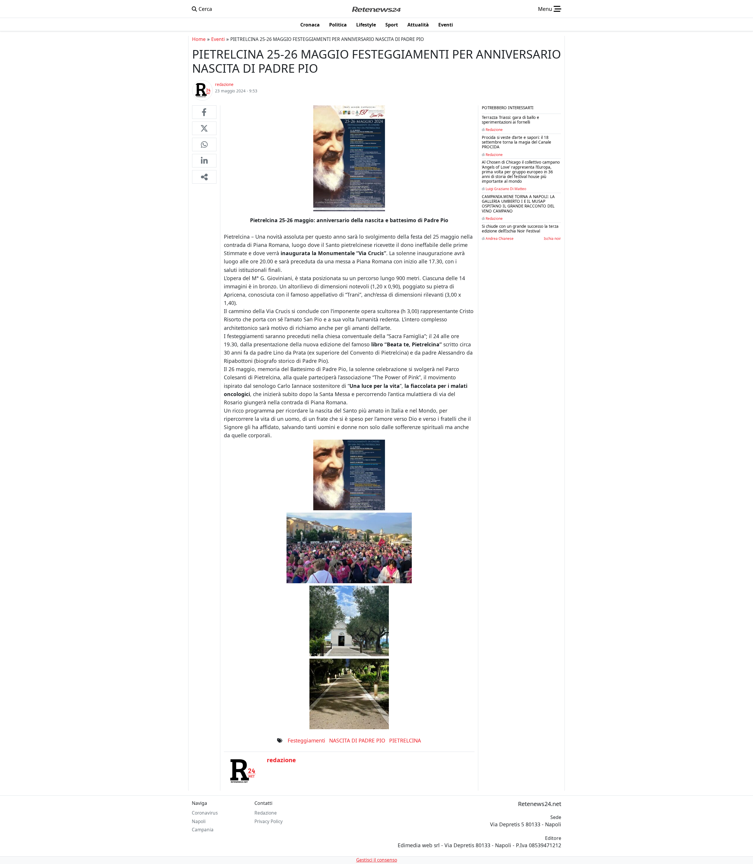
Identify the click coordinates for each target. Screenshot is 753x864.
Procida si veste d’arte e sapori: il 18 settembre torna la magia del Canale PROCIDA (516, 142)
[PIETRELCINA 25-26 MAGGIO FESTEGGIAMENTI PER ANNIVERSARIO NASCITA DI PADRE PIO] (204, 112)
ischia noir (552, 238)
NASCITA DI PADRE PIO (357, 740)
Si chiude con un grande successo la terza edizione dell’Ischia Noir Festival (520, 228)
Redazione (494, 129)
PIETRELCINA (405, 740)
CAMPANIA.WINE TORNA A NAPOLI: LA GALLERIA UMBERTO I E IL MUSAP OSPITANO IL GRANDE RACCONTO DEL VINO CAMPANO (518, 203)
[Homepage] (376, 9)
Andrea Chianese (500, 238)
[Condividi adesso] (204, 177)
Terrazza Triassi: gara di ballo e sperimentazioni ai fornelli (510, 119)
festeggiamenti (306, 740)
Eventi (218, 39)
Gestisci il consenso (376, 860)
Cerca (204, 8)
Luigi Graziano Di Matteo (506, 188)
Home (199, 39)
